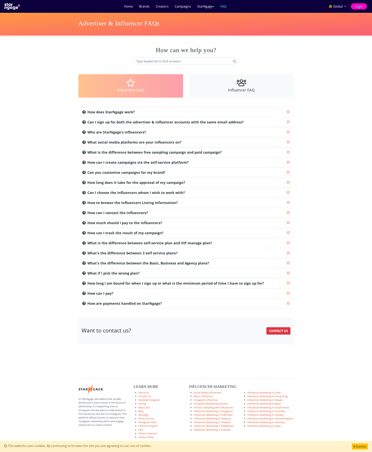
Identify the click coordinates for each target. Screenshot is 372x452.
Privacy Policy (146, 437)
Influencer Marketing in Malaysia (212, 418)
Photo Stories (146, 418)
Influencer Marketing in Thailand (212, 422)
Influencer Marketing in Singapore (213, 411)
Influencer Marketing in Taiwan (264, 400)
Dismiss (360, 446)
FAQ (223, 6)
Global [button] (338, 6)
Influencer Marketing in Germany (266, 422)
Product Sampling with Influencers (213, 407)
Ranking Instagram (149, 400)
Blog (140, 411)
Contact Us (144, 396)
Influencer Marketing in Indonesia (213, 415)
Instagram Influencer (206, 400)
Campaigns (183, 6)
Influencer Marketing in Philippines (214, 426)
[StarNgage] (12, 6)
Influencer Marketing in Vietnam (212, 429)
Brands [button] (144, 6)
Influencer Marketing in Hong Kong (267, 396)
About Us (143, 392)
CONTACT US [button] (278, 331)
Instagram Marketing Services (211, 403)
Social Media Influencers (207, 392)
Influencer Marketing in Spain (264, 426)
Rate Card (144, 407)
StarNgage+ (205, 6)
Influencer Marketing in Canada (265, 415)
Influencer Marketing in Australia (266, 411)
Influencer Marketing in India (264, 392)
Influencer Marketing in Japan (264, 403)
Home (128, 6)
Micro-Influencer (203, 396)
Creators (162, 6)
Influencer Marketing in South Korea (268, 407)
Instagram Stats (147, 422)
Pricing (142, 403)
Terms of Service (147, 433)
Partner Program (148, 426)
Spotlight (143, 415)
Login (359, 6)
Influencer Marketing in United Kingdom (270, 418)
